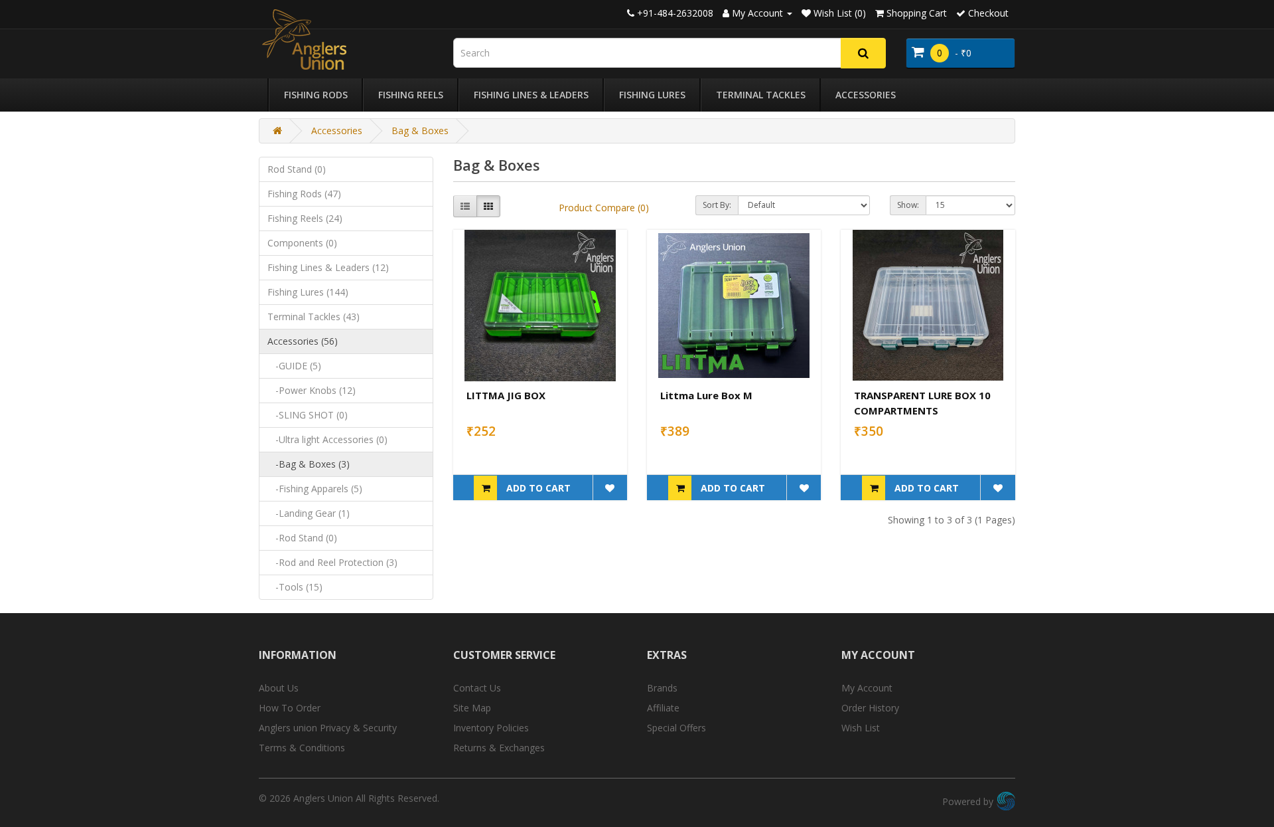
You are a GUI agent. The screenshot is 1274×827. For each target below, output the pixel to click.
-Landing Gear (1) (308, 513)
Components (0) (302, 242)
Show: (908, 205)
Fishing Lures (652, 94)
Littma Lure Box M (706, 395)
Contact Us (477, 688)
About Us (279, 688)
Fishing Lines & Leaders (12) (328, 267)
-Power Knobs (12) (311, 390)
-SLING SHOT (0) (307, 415)
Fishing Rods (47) (304, 193)
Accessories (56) (302, 341)
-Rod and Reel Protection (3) (332, 562)
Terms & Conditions (302, 747)
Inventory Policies (491, 727)
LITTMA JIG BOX (505, 395)
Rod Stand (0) (296, 169)
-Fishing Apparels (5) (314, 488)
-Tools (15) (294, 587)
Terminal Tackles (761, 94)
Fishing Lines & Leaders (531, 94)
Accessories (865, 94)
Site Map (472, 707)
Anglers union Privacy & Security (328, 727)
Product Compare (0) (604, 207)
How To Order (289, 707)
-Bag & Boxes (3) (308, 464)
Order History (870, 707)
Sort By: (717, 205)
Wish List (860, 727)
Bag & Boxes (420, 130)
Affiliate (663, 707)
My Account (866, 688)
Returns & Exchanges (499, 747)
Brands (662, 688)
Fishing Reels (410, 94)
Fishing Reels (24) (304, 218)
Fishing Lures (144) (307, 292)
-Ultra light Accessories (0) (327, 439)
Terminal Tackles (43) (313, 316)
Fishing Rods (316, 94)
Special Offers (676, 727)
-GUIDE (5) (294, 365)
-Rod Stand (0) (302, 537)
